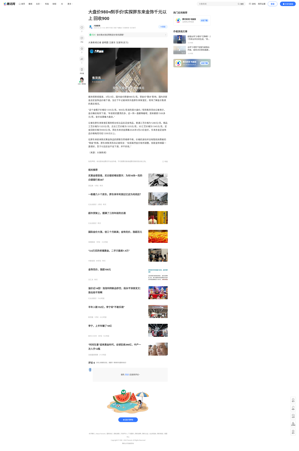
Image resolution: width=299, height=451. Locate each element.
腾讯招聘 (138, 434)
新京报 (90, 317)
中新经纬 (91, 261)
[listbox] (128, 262)
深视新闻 (91, 242)
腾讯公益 (145, 434)
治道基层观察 (93, 355)
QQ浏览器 (153, 434)
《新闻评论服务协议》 (120, 363)
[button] (204, 20)
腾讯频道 (160, 434)
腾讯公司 (125, 443)
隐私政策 (116, 434)
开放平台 (124, 434)
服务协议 (109, 434)
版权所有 (131, 443)
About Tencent (100, 434)
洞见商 (90, 185)
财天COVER (92, 336)
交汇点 (90, 279)
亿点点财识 (92, 204)
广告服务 (131, 434)
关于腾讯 (91, 434)
